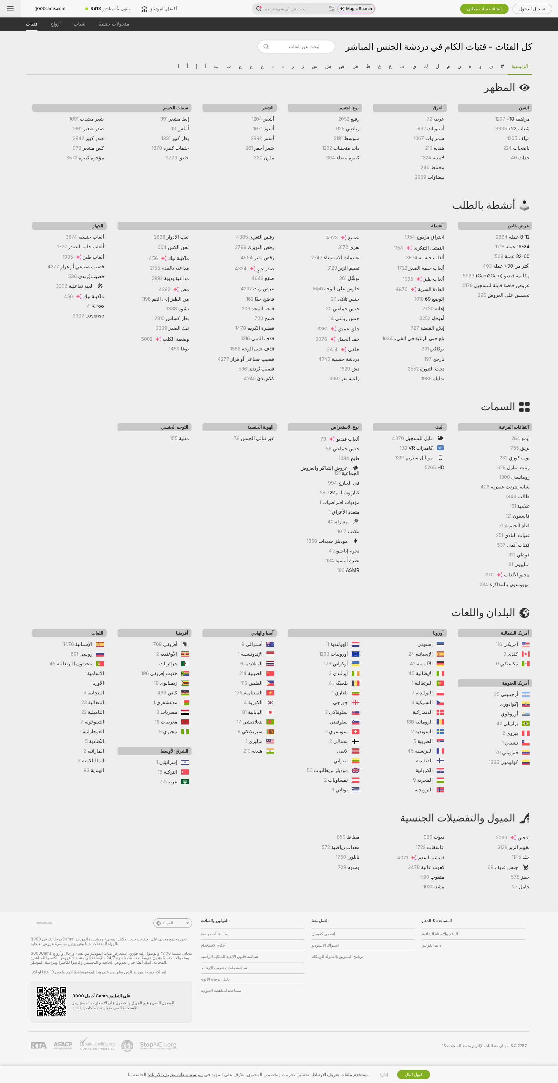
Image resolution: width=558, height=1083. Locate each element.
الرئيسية (520, 66)
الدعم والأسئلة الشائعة (440, 934)
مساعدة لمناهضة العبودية (221, 990)
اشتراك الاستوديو (325, 945)
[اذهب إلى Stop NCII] (159, 1046)
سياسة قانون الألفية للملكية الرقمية (229, 956)
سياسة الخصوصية (215, 934)
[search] (296, 46)
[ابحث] (331, 8)
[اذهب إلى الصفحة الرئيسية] (50, 8)
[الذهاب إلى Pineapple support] (128, 1046)
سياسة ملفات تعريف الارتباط (224, 968)
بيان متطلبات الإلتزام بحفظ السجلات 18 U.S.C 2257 (484, 1046)
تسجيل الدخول (532, 8)
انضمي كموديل (323, 934)
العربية (167, 923)
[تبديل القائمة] (10, 8)
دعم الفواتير (431, 945)
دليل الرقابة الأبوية (215, 979)
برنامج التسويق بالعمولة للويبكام (337, 956)
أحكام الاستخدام (213, 945)
